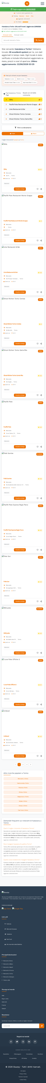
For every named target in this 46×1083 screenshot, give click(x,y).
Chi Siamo (23, 1071)
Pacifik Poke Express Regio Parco (13, 530)
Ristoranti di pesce (12, 929)
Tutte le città (6, 980)
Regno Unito (5, 998)
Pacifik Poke (7, 427)
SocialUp (34, 1058)
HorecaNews (29, 1054)
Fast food (9, 939)
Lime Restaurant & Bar (17, 109)
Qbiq (11, 99)
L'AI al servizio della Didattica (14, 944)
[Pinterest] (35, 1042)
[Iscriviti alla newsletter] (41, 1026)
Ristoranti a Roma (8, 960)
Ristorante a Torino (23, 778)
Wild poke (7, 633)
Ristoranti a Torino (8, 973)
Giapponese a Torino (23, 796)
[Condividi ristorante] (41, 189)
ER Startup (24, 1058)
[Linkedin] (29, 1042)
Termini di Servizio (23, 1076)
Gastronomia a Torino (23, 783)
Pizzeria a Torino (23, 787)
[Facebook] (11, 1042)
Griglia (13, 133)
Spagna (4, 1008)
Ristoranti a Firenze (8, 970)
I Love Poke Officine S (10, 685)
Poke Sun (6, 582)
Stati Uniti (4, 1002)
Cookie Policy (23, 1079)
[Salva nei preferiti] (37, 189)
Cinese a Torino (23, 805)
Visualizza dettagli (19, 189)
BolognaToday (13, 1058)
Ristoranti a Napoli (8, 967)
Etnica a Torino (23, 792)
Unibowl (6, 736)
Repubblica (6, 1054)
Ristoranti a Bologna (8, 977)
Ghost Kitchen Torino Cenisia (19, 114)
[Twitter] (17, 1042)
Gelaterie (9, 934)
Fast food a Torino (23, 810)
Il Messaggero (17, 1054)
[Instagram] (23, 1042)
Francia (4, 1005)
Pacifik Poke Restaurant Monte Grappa (23, 104)
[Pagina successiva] (30, 764)
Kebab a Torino (23, 801)
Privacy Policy (23, 1073)
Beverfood (40, 1054)
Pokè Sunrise (7, 479)
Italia (3, 995)
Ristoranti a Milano (8, 964)
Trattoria (8, 924)
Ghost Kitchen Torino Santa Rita (20, 119)
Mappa (34, 133)
